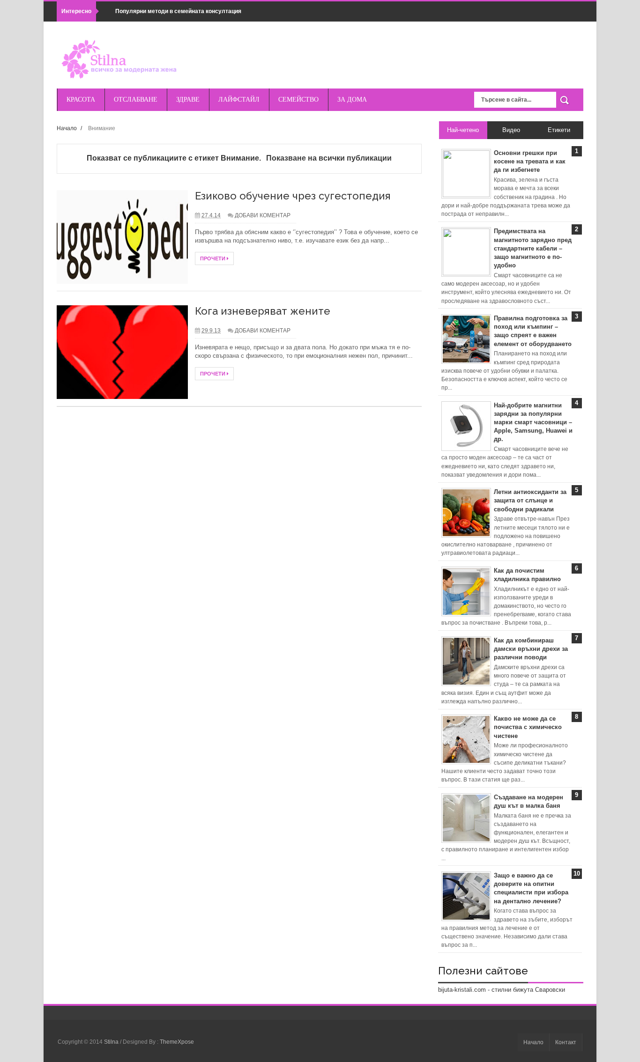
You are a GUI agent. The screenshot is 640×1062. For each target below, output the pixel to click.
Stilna (112, 1042)
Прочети (213, 258)
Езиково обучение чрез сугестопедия (293, 196)
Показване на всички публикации (328, 158)
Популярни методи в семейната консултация (178, 11)
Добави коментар (262, 215)
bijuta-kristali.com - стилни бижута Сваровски (501, 989)
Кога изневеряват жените (262, 311)
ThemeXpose (177, 1042)
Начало (67, 128)
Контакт (565, 1042)
